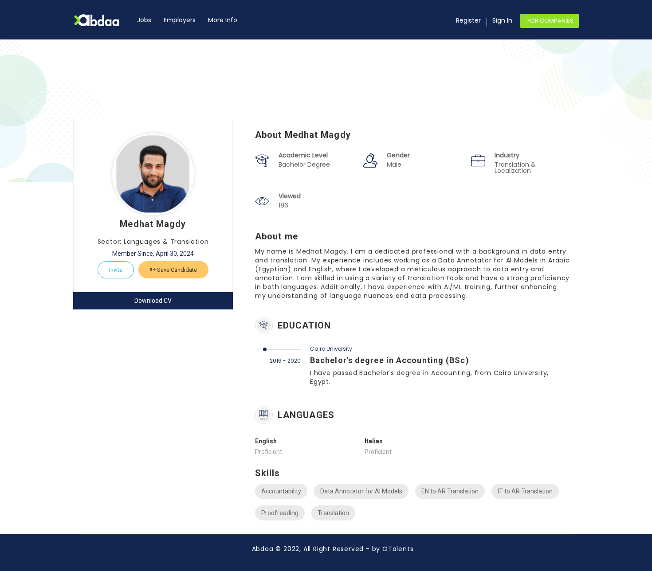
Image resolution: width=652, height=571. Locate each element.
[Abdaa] (102, 20)
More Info (222, 20)
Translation (333, 512)
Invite (115, 269)
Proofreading (280, 512)
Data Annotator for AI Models (361, 491)
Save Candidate (176, 269)
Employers (180, 20)
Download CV (153, 300)
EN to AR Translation (450, 491)
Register (468, 20)
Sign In (502, 20)
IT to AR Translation (525, 491)
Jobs (144, 20)
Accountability (281, 491)
